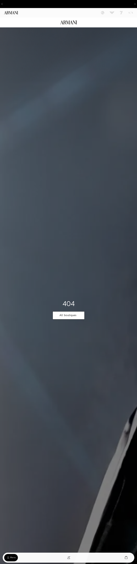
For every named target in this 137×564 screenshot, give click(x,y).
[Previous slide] (2, 4)
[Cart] (126, 557)
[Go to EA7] (121, 12)
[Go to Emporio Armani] (112, 12)
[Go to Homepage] (68, 22)
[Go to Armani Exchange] (130, 12)
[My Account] (68, 557)
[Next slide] (135, 4)
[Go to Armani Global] (11, 12)
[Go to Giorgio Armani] (102, 12)
